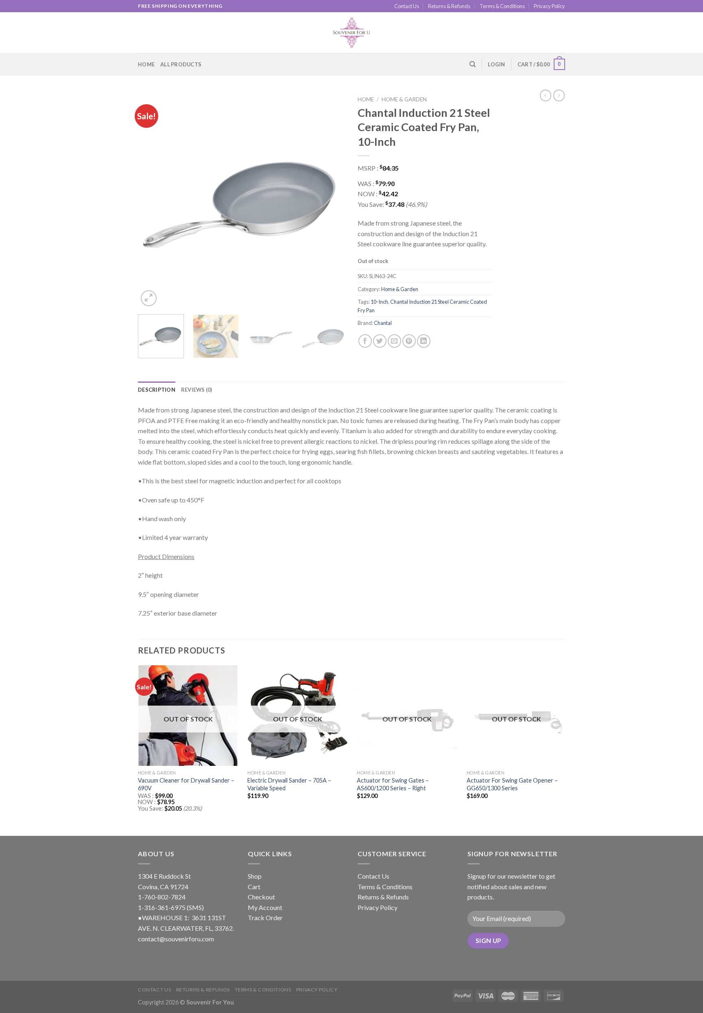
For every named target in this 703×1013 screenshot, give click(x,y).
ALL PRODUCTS (180, 64)
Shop (255, 876)
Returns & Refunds (449, 6)
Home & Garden (404, 99)
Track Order (265, 917)
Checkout (261, 897)
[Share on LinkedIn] (423, 341)
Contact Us (406, 6)
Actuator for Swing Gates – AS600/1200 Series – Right (393, 784)
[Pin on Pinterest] (409, 341)
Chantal (383, 323)
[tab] (156, 390)
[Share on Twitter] (379, 341)
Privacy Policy (549, 6)
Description (156, 389)
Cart (254, 886)
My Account (265, 907)
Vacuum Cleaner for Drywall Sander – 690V (186, 784)
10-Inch (379, 301)
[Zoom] (149, 298)
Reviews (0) (196, 389)
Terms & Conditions (502, 6)
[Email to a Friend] (394, 341)
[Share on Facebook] (365, 341)
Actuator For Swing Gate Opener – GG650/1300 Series (512, 784)
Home (146, 64)
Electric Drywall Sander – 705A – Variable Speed (289, 784)
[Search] (472, 64)
